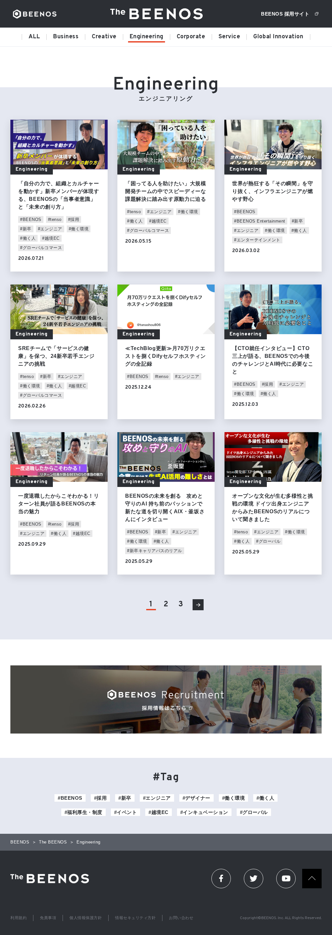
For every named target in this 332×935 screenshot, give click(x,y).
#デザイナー (196, 798)
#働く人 (28, 238)
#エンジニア (50, 228)
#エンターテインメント (257, 239)
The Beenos (51, 878)
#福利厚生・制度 (83, 812)
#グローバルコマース (41, 247)
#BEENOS (31, 219)
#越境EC (51, 238)
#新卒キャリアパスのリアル (154, 550)
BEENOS (34, 13)
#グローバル (268, 541)
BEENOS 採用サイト (285, 14)
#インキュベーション (204, 812)
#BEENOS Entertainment (259, 221)
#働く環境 (79, 228)
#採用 (73, 219)
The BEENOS (159, 13)
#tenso (55, 219)
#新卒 (25, 228)
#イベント (125, 812)
